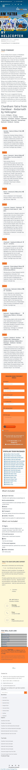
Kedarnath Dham (6, 702)
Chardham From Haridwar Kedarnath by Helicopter (11, 728)
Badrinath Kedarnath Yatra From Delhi (15, 461)
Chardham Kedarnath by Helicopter (14, 457)
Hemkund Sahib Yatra (11, 481)
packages (9, 17)
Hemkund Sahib (6, 710)
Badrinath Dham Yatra (11, 473)
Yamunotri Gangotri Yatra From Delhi (14, 464)
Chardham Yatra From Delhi (12, 454)
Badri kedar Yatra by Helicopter (7, 748)
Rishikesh (4, 715)
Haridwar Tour (9, 482)
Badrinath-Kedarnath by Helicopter (14, 468)
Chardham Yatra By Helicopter (7, 741)
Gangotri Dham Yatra (10, 477)
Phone (13, 612)
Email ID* (6, 388)
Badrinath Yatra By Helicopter (13, 470)
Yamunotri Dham (6, 708)
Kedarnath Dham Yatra (11, 475)
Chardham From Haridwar (6, 723)
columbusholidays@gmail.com (9, 685)
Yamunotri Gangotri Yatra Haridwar (14, 466)
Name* (7, 381)
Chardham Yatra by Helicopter (13, 459)
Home (2, 17)
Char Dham (5, 697)
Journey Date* (9, 408)
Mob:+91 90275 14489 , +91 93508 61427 (11, 680)
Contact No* (8, 401)
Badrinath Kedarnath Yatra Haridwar (14, 463)
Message (7, 415)
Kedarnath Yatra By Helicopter (13, 472)
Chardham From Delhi (5, 720)
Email (13, 619)
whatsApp (14, 605)
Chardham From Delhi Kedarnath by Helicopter (10, 725)
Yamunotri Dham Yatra (11, 479)
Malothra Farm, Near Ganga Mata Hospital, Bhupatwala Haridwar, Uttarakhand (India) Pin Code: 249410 (13, 677)
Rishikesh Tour (9, 484)
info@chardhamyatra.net (7, 1)
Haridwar (4, 713)
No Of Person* (9, 395)
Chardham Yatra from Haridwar (13, 455)
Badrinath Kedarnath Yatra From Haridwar (9, 731)
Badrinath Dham (6, 700)
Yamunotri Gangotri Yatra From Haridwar (9, 754)
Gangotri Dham (5, 705)
